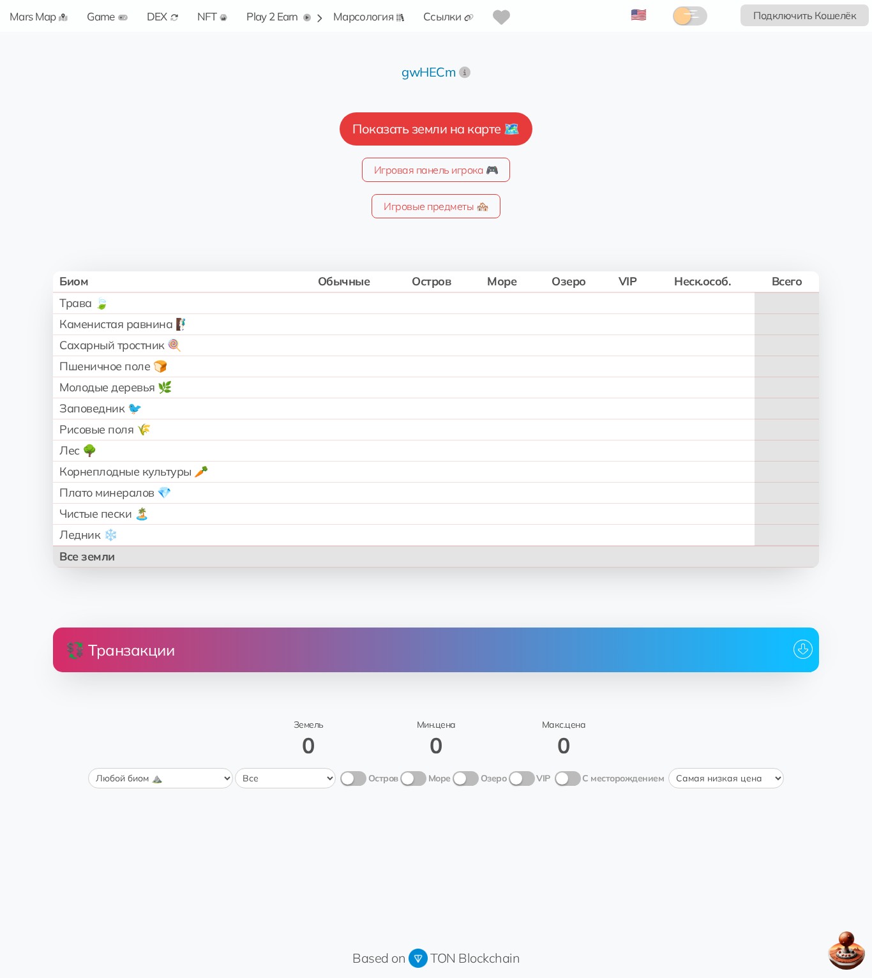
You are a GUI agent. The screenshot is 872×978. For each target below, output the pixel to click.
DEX (157, 16)
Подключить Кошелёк (804, 15)
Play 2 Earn (273, 16)
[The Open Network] (418, 958)
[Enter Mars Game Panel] (846, 950)
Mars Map (33, 16)
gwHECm (429, 72)
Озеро (494, 778)
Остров (383, 778)
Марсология (363, 16)
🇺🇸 (639, 14)
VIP (543, 778)
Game (100, 16)
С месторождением (623, 778)
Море (439, 778)
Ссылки (442, 16)
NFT (207, 16)
